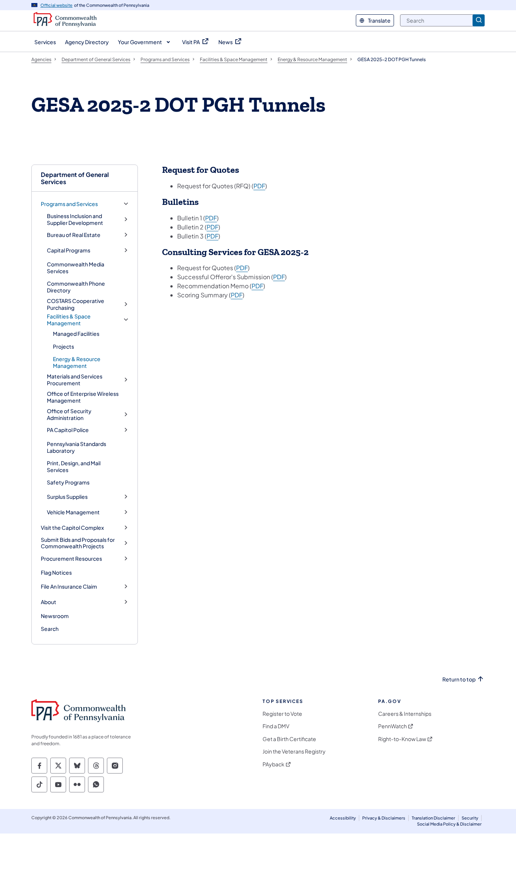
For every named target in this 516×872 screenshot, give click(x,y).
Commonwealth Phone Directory (76, 287)
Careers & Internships (404, 714)
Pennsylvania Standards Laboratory (76, 447)
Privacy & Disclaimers (383, 817)
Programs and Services (69, 204)
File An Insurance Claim (69, 586)
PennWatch (392, 726)
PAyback (273, 764)
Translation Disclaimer (433, 817)
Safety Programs (68, 482)
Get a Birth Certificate (289, 739)
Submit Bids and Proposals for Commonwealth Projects (78, 543)
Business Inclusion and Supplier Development (75, 219)
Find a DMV (276, 726)
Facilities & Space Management (69, 319)
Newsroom (55, 615)
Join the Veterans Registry (294, 751)
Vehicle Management (73, 512)
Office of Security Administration (69, 414)
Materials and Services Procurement (74, 379)
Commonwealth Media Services (75, 267)
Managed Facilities (76, 333)
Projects (63, 346)
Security (470, 817)
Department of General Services (75, 178)
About (48, 602)
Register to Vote (282, 714)
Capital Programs (68, 250)
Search (50, 628)
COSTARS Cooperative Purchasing (75, 304)
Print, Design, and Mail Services (73, 466)
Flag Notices (56, 572)
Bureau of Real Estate (73, 235)
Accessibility (343, 817)
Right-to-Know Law (402, 739)
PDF (259, 186)
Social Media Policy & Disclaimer (449, 823)
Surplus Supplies (67, 497)
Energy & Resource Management (76, 362)
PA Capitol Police (68, 430)
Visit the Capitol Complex (72, 527)
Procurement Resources (71, 558)
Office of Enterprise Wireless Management (83, 397)
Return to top (459, 679)
